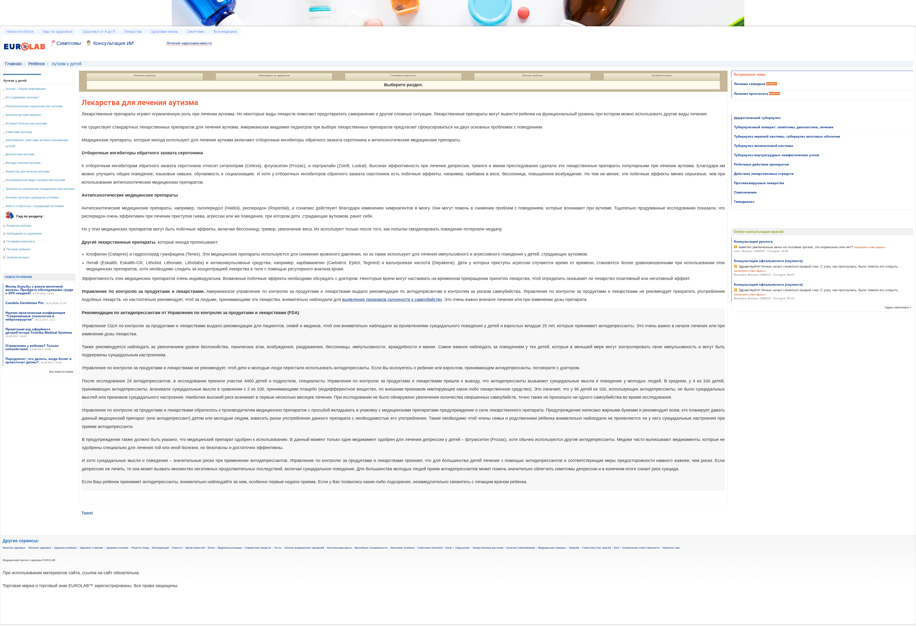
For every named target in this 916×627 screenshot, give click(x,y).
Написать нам (671, 547)
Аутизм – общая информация (25, 89)
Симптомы (196, 31)
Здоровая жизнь (164, 31)
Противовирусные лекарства (759, 183)
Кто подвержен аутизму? (22, 97)
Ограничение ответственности (640, 547)
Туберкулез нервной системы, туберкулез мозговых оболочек (787, 136)
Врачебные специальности (371, 547)
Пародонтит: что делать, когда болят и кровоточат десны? (38, 360)
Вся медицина (225, 31)
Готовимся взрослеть (20, 241)
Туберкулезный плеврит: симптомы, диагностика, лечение (783, 127)
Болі (616, 547)
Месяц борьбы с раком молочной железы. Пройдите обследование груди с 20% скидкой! (39, 289)
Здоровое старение (91, 547)
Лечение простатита (751, 94)
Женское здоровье (39, 547)
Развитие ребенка (18, 225)
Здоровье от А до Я (98, 31)
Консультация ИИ (113, 43)
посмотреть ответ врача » (870, 247)
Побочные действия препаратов (761, 164)
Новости (177, 547)
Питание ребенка (18, 249)
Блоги (211, 547)
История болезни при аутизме (26, 123)
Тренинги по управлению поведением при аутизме (39, 189)
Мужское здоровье (14, 547)
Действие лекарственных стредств (764, 174)
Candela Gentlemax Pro (24, 303)
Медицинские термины (552, 547)
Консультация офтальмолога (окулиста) (768, 261)
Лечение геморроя (749, 84)
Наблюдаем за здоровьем (24, 233)
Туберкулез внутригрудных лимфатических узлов (776, 155)
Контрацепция (160, 547)
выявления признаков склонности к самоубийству (392, 299)
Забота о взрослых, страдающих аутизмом (34, 206)
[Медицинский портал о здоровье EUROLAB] (25, 53)
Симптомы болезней (429, 547)
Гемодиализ (744, 202)
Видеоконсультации (230, 547)
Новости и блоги (19, 31)
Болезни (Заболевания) (520, 547)
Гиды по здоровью (57, 31)
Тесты (277, 547)
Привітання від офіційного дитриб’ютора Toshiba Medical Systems (38, 330)
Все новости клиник (61, 371)
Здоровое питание (117, 547)
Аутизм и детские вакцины (23, 115)
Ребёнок (36, 63)
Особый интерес (17, 257)
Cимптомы (69, 43)
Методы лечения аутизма (23, 163)
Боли (449, 547)
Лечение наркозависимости (189, 43)
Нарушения (462, 547)
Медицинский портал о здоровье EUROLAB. (29, 560)
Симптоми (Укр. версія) (596, 547)
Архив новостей (195, 547)
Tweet (87, 513)
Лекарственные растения (488, 547)
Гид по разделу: (30, 216)
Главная (13, 63)
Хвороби (574, 547)
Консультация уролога (753, 241)
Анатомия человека (402, 547)
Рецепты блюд (140, 547)
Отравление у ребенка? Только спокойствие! (32, 347)
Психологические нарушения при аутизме (34, 106)
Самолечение (745, 192)
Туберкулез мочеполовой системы (763, 146)
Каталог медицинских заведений (304, 547)
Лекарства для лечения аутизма (27, 171)
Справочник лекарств (258, 547)
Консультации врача (339, 547)
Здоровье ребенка (65, 547)
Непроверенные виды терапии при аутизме (35, 180)
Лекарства (133, 31)
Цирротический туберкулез (757, 118)
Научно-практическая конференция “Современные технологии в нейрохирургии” (35, 316)
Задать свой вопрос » (898, 307)
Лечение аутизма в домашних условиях (32, 197)
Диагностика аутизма (19, 154)
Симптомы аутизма (18, 132)
